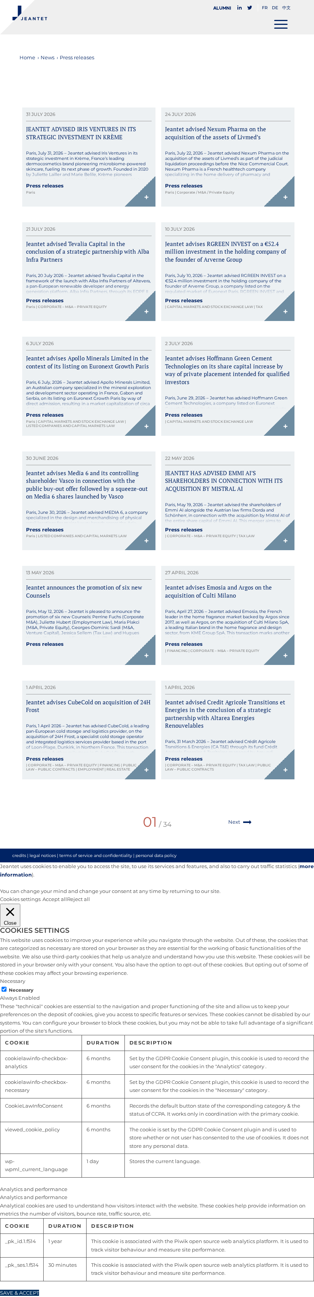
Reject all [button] (78, 899)
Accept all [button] (55, 899)
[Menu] (281, 24)
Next (234, 822)
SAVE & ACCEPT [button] (19, 1293)
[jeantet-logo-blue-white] (23, 17)
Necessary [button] (12, 981)
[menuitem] (224, 8)
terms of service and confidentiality (95, 855)
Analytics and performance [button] (33, 1189)
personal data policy (156, 855)
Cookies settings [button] (20, 899)
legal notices (42, 855)
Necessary (21, 990)
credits (19, 855)
